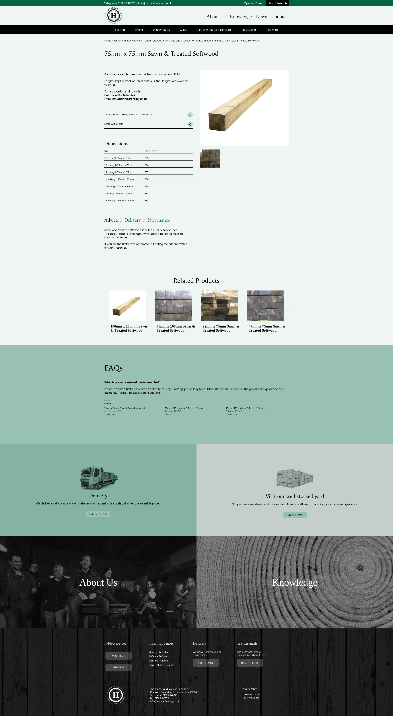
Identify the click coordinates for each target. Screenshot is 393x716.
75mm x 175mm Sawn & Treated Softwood (185, 408)
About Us (216, 16)
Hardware (272, 29)
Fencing (120, 29)
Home (107, 40)
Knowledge (241, 16)
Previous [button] (108, 308)
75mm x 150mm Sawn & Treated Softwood (246, 408)
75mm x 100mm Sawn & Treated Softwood (124, 408)
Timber (139, 29)
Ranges (118, 40)
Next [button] (284, 308)
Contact (279, 16)
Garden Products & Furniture (213, 29)
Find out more (98, 514)
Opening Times (253, 3)
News (261, 16)
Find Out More (206, 662)
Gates (183, 29)
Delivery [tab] (133, 220)
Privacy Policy (250, 688)
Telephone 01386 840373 (120, 3)
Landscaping (248, 29)
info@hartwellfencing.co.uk (155, 3)
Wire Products (161, 29)
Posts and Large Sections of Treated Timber (188, 40)
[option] (127, 314)
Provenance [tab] (159, 220)
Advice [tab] (111, 220)
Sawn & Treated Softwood (148, 40)
